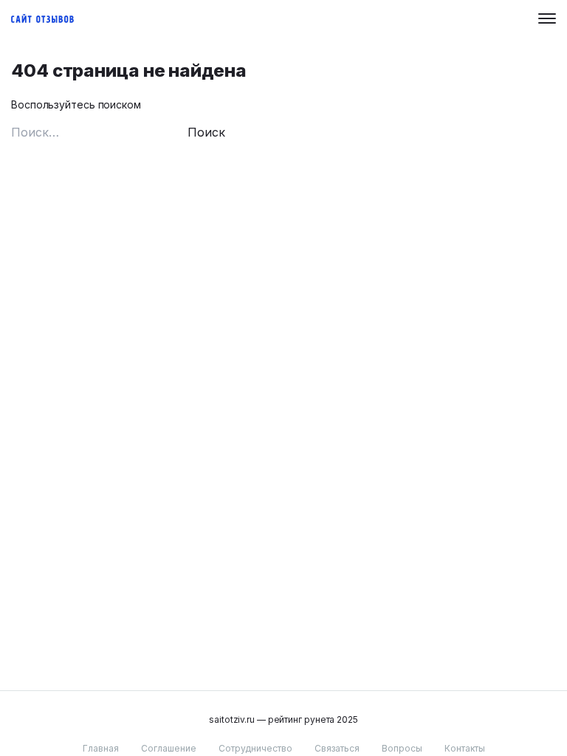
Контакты (464, 748)
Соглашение (168, 748)
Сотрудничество (255, 748)
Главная (101, 748)
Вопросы (402, 748)
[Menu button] (547, 18)
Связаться (337, 748)
